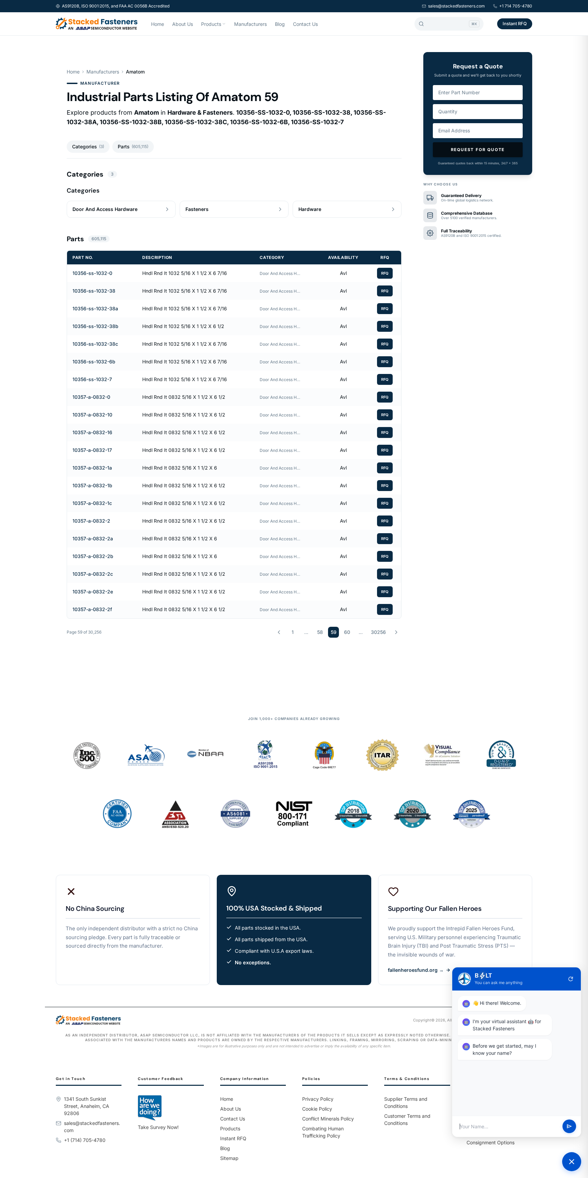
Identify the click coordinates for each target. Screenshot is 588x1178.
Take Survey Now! (158, 1127)
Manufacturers (250, 24)
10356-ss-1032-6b (93, 361)
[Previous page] (279, 632)
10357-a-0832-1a (92, 468)
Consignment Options (490, 1142)
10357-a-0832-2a (92, 538)
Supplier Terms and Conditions (405, 1102)
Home (157, 24)
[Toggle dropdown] (224, 24)
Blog (280, 24)
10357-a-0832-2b (92, 556)
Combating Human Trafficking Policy (323, 1132)
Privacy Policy (317, 1099)
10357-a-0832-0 (91, 397)
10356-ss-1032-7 (92, 379)
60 (347, 632)
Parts (133, 146)
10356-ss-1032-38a (95, 308)
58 (320, 632)
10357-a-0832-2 (91, 521)
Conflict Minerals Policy (328, 1119)
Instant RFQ (515, 23)
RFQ (385, 273)
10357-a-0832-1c (92, 503)
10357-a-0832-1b (92, 485)
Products (211, 24)
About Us (182, 24)
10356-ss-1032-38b (95, 326)
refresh (570, 979)
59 (334, 632)
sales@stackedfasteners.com (456, 6)
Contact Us (305, 24)
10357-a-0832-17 (92, 450)
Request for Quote (478, 149)
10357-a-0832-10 (92, 415)
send (569, 1126)
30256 (378, 632)
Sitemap (229, 1158)
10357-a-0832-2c (92, 574)
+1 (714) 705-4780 (84, 1140)
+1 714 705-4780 (515, 6)
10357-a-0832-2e (92, 591)
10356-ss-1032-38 (93, 291)
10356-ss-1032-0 (92, 273)
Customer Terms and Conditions (407, 1119)
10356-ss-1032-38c (95, 344)
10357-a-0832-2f (92, 609)
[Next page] (396, 632)
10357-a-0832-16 (92, 432)
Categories (88, 146)
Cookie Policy (317, 1109)
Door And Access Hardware (280, 273)
